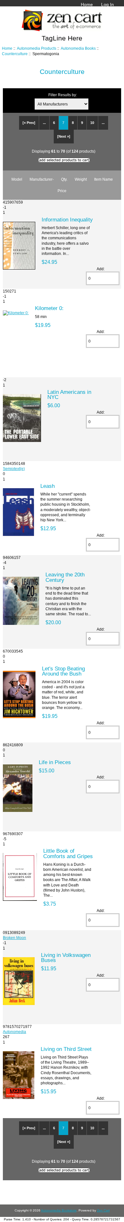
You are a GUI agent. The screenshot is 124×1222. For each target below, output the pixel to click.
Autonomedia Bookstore (59, 1210)
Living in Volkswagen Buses (66, 957)
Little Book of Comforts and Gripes (68, 853)
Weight (81, 179)
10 (92, 123)
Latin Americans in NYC (69, 394)
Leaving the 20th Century (65, 577)
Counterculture (15, 54)
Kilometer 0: (49, 308)
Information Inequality (67, 219)
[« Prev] (29, 123)
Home (87, 4)
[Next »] (63, 136)
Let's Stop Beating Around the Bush (63, 671)
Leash (47, 486)
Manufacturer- (42, 179)
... (44, 123)
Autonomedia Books (78, 48)
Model (16, 179)
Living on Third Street (66, 1049)
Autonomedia (14, 1032)
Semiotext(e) (14, 468)
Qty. (64, 179)
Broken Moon (14, 938)
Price (62, 191)
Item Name (103, 179)
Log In (107, 4)
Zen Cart (103, 1210)
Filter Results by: (62, 95)
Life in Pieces (55, 762)
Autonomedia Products (36, 48)
